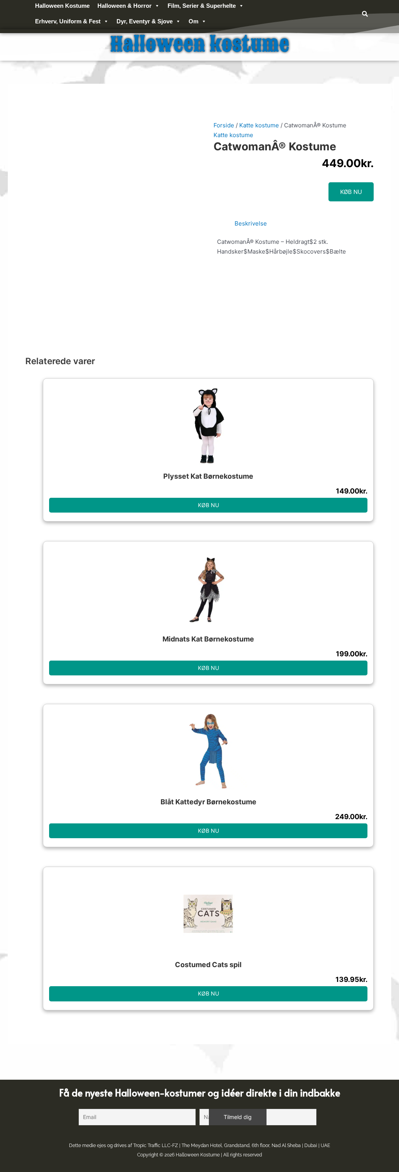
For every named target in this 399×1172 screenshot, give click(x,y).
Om (193, 21)
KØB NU (351, 192)
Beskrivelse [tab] (251, 223)
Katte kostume (259, 125)
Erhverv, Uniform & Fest (68, 21)
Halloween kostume (199, 44)
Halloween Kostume (198, 1155)
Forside (224, 125)
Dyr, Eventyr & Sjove (145, 21)
